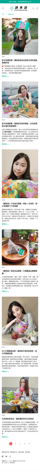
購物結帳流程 (5, 452)
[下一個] (29, 444)
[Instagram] (10, 456)
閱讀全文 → (5, 76)
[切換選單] (3, 8)
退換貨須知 (21, 452)
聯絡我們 (27, 452)
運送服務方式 (13, 452)
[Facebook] (2, 456)
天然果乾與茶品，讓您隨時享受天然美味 (18, 419)
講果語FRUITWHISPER (19, 461)
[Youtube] (6, 456)
